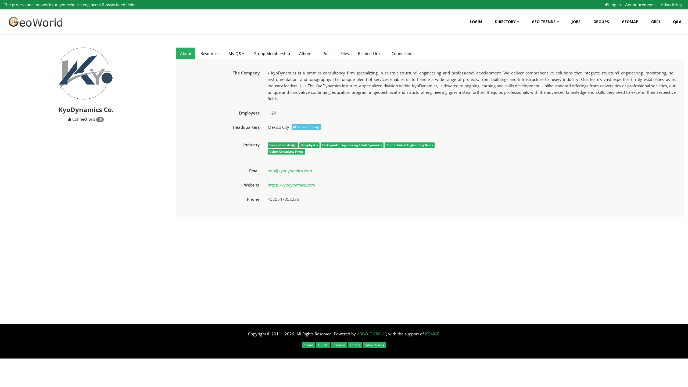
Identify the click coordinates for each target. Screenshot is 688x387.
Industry (251, 144)
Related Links (370, 53)
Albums (306, 53)
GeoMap (630, 21)
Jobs (576, 21)
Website (252, 185)
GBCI (655, 21)
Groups (601, 21)
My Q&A (236, 53)
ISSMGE (432, 333)
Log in (614, 4)
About (185, 53)
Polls (326, 53)
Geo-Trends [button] (544, 21)
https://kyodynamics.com (291, 185)
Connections (403, 53)
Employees (249, 113)
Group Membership (271, 53)
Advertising (671, 4)
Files (345, 53)
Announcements (640, 4)
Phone (253, 199)
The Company (246, 73)
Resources (209, 53)
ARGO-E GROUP (371, 333)
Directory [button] (505, 21)
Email (254, 170)
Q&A (677, 21)
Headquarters (246, 127)
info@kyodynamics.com (290, 170)
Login (476, 21)
